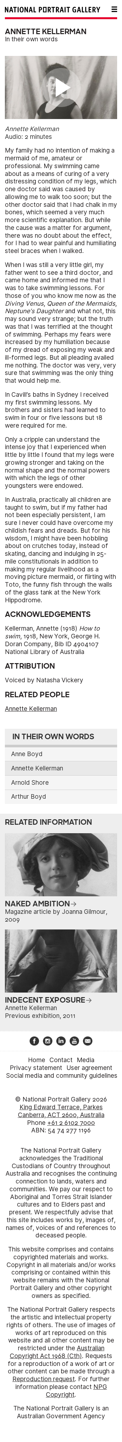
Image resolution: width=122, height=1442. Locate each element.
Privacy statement (36, 1068)
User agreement (89, 1068)
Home (36, 1060)
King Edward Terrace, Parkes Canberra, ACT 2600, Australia (61, 1111)
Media (85, 1060)
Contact (61, 1060)
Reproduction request (43, 1379)
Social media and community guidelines (61, 1075)
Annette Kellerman (31, 709)
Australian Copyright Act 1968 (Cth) (57, 1352)
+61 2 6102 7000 (71, 1123)
